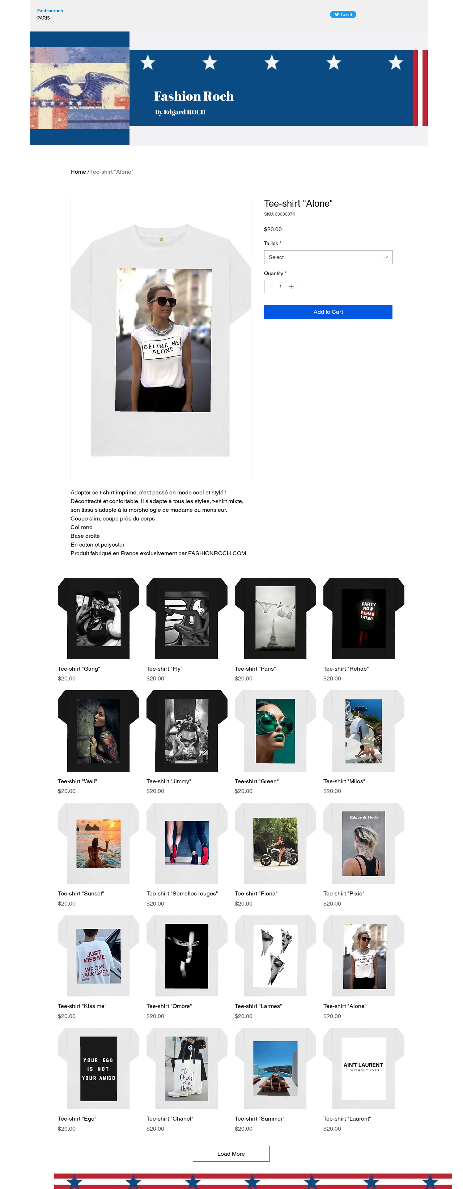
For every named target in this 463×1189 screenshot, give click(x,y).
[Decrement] (269, 286)
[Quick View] (98, 618)
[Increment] (291, 286)
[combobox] (328, 257)
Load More (231, 1153)
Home (78, 171)
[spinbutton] (280, 286)
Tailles (272, 243)
